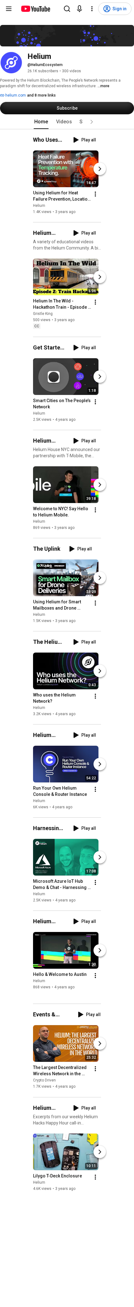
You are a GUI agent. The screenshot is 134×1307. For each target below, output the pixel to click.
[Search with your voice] (79, 8)
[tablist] (67, 121)
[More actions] (95, 194)
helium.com (15, 95)
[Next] (99, 169)
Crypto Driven (44, 1080)
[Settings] (92, 8)
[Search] (67, 8)
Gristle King (43, 314)
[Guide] (8, 8)
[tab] (41, 121)
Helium (39, 205)
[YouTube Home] (35, 8)
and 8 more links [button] (41, 95)
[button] (91, 121)
